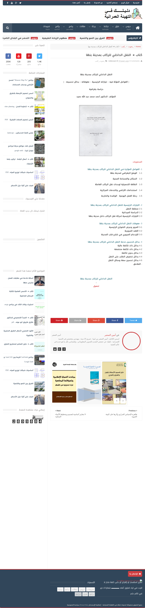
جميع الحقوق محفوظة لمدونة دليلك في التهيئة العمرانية (122, 605)
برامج (69, 27)
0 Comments (134, 61)
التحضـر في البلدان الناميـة (19, 38)
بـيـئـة (94, 26)
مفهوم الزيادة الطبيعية (58, 38)
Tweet (132, 320)
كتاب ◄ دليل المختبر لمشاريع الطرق (18, 344)
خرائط (105, 27)
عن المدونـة (98, 2)
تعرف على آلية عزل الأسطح (22, 185)
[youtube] (12, 3)
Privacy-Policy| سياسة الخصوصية (77, 605)
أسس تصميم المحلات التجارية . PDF (19, 119)
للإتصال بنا (133, 573)
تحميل (96, 286)
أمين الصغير (110, 335)
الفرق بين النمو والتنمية (96, 38)
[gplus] (16, 3)
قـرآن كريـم (125, 2)
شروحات (46, 27)
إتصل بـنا (87, 2)
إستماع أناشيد (111, 2)
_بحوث (130, 46)
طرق (117, 26)
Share (114, 320)
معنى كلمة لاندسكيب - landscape (20, 132)
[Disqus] (96, 459)
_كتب (123, 46)
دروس (128, 27)
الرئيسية (136, 2)
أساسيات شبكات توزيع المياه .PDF (19, 172)
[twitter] (20, 3)
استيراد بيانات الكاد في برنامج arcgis (19, 304)
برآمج (57, 27)
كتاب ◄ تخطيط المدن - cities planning (19, 106)
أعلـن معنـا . (76, 2)
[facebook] (7, 3)
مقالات (82, 26)
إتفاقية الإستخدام (95, 605)
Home (138, 46)
